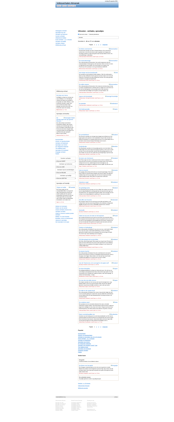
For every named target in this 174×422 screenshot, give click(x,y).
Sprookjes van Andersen (60, 403)
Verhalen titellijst (58, 409)
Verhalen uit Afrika (60, 211)
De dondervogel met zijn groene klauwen (65, 126)
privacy (116, 396)
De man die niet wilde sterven (95, 283)
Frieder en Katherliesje (96, 231)
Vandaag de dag (71, 5)
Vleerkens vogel (90, 182)
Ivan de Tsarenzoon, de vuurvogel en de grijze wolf (94, 263)
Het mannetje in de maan (62, 222)
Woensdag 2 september (92, 405)
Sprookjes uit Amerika (62, 113)
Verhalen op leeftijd (60, 41)
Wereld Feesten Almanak (76, 400)
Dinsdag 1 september (91, 404)
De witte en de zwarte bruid (96, 294)
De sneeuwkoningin (96, 64)
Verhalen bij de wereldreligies (65, 169)
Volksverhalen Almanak (83, 385)
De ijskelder (91, 104)
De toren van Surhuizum (96, 162)
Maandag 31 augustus (92, 403)
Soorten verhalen (60, 36)
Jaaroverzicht (90, 407)
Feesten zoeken (74, 410)
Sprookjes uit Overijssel (61, 150)
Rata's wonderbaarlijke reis (96, 318)
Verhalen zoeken (60, 43)
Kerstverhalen (59, 139)
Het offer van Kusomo (96, 203)
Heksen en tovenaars (61, 206)
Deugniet (89, 360)
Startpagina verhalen (61, 30)
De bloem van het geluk (96, 369)
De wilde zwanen (96, 88)
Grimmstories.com (91, 409)
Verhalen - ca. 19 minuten (84, 383)
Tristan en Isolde (64, 195)
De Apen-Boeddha (96, 272)
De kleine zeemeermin (95, 52)
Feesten (64, 5)
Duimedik (89, 210)
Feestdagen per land (75, 404)
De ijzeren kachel (96, 255)
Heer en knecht (96, 174)
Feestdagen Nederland (76, 402)
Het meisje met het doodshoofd (96, 76)
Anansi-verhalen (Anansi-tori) (63, 209)
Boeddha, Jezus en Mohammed (64, 218)
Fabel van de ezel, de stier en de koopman (96, 219)
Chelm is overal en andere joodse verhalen (64, 214)
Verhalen (59, 5)
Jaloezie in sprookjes (61, 220)
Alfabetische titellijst (60, 38)
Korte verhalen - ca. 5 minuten (63, 39)
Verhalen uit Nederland (61, 143)
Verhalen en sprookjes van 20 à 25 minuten (90, 337)
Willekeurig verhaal (60, 45)
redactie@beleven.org (60, 396)
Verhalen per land (59, 407)
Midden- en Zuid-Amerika (62, 216)
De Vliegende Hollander (61, 146)
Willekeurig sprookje (83, 388)
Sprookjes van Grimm (61, 145)
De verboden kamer (90, 378)
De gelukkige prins (96, 191)
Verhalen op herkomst (61, 34)
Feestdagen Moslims (75, 405)
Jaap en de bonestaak (91, 98)
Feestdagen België (75, 403)
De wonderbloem (96, 138)
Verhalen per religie (59, 408)
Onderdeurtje (96, 150)
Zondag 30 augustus (91, 402)
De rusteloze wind (96, 306)
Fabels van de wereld (61, 208)
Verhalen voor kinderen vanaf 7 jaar (87, 345)
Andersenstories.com (91, 410)
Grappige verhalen (60, 152)
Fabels (57, 154)
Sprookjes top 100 (60, 32)
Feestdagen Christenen (76, 407)
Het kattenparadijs (89, 109)
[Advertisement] (87, 18)
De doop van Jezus (65, 102)
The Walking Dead (60, 148)
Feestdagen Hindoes (75, 409)
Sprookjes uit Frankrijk (62, 183)
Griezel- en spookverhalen (62, 141)
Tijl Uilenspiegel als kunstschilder (96, 243)
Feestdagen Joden (75, 408)
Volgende (105, 44)
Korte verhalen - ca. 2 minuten (86, 338)
